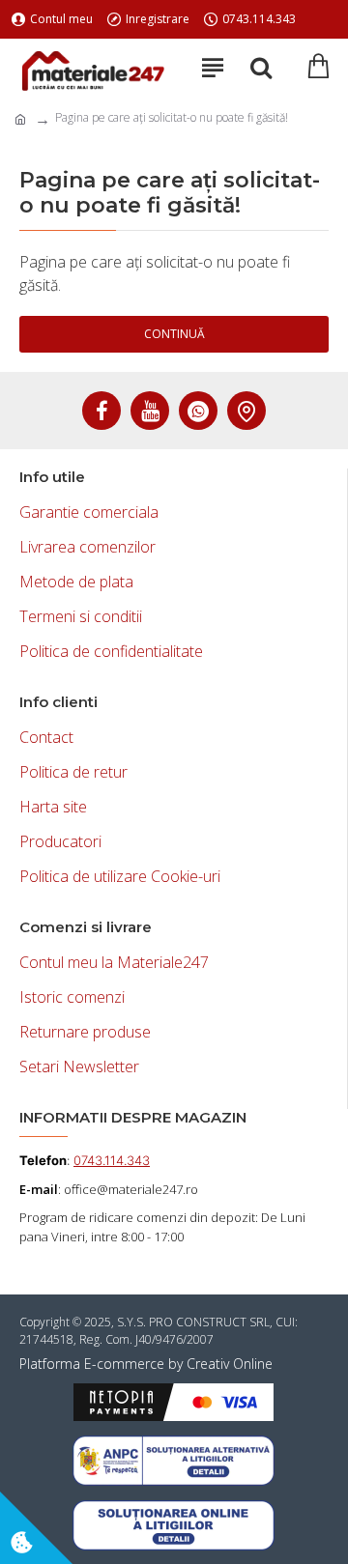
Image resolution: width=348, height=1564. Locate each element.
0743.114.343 (111, 1160)
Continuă (174, 334)
